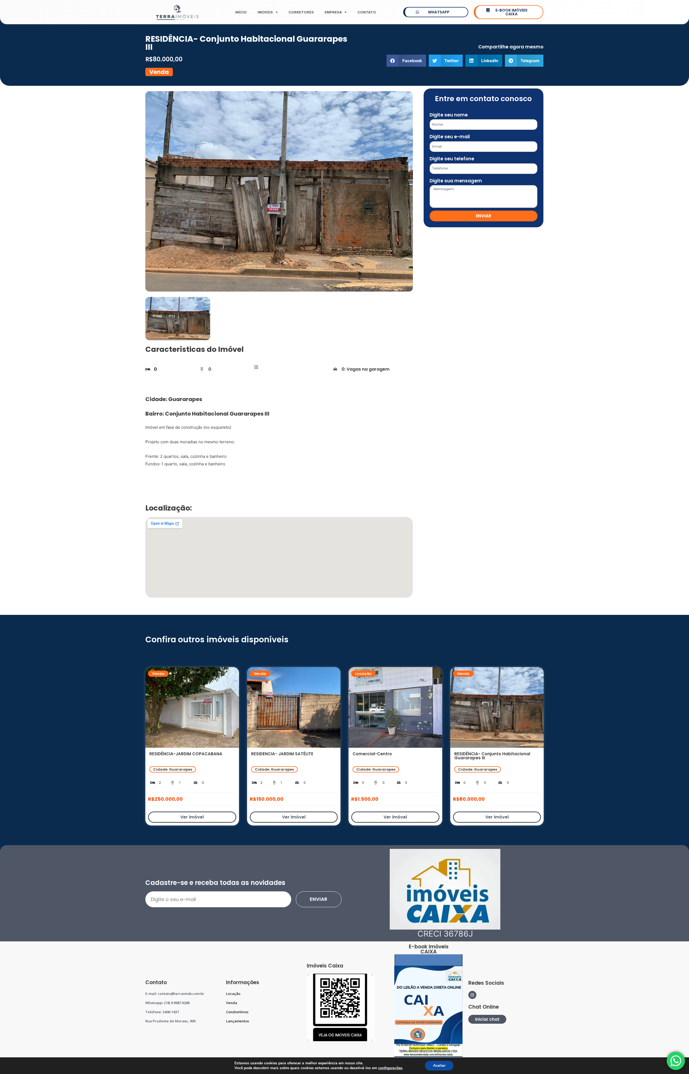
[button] (406, 61)
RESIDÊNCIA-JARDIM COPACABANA (185, 754)
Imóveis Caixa (325, 965)
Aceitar (439, 1065)
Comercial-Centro (372, 754)
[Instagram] (472, 995)
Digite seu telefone (452, 158)
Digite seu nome (449, 115)
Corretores (301, 12)
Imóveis (265, 12)
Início (241, 12)
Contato (366, 12)
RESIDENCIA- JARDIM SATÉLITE (282, 754)
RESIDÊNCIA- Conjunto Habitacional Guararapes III (492, 756)
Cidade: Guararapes (172, 769)
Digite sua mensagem (456, 181)
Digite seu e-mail (450, 136)
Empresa (333, 12)
